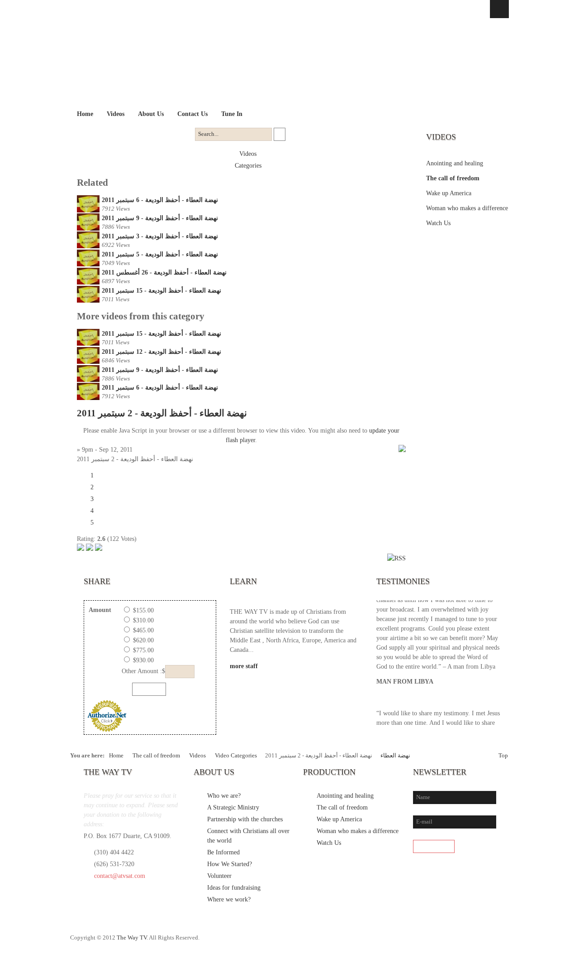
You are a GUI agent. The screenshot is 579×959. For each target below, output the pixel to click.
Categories (248, 165)
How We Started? (229, 864)
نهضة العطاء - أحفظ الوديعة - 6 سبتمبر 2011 (160, 200)
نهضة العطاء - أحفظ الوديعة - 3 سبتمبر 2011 (160, 236)
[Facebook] (445, 942)
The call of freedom (452, 178)
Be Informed (223, 852)
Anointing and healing (454, 163)
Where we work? (229, 899)
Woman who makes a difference (467, 208)
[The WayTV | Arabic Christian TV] (281, 63)
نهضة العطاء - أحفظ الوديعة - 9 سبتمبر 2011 (160, 218)
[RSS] (501, 942)
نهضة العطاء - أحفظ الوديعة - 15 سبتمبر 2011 (161, 290)
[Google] (482, 942)
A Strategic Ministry (233, 807)
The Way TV (132, 938)
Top (503, 755)
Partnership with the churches (245, 819)
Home (116, 755)
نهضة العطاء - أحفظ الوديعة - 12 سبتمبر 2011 (161, 351)
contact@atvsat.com (119, 875)
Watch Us (438, 223)
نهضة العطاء (395, 755)
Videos (247, 153)
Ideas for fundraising (234, 887)
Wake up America (448, 193)
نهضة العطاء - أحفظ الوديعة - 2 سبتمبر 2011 (162, 413)
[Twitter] (464, 942)
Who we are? (224, 795)
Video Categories (236, 755)
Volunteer (219, 875)
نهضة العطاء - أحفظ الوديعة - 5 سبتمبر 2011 (160, 254)
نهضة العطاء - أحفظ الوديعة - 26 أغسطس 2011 (164, 272)
